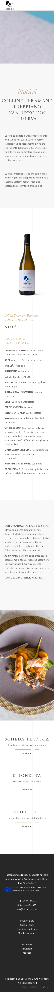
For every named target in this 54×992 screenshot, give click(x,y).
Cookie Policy (27, 925)
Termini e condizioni (27, 929)
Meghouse (45, 987)
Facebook (27, 944)
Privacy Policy (27, 921)
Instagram (27, 948)
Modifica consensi (27, 933)
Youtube (27, 952)
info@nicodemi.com (27, 909)
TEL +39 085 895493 (27, 901)
